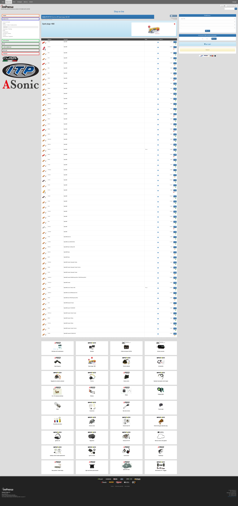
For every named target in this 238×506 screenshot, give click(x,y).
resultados (173, 15)
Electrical (5, 27)
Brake (4, 30)
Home (3, 2)
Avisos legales (127, 486)
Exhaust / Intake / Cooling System (10, 25)
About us (25, 2)
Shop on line (8, 2)
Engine (4, 23)
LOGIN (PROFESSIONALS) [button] (231, 6)
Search (208, 30)
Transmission (5, 32)
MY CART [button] (222, 6)
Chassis (4, 35)
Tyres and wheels (6, 22)
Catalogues (19, 2)
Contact (31, 2)
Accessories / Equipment (8, 36)
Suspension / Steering (7, 29)
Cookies (112, 486)
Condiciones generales (119, 486)
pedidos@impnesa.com (232, 496)
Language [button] (234, 2)
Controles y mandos (7, 33)
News (14, 2)
